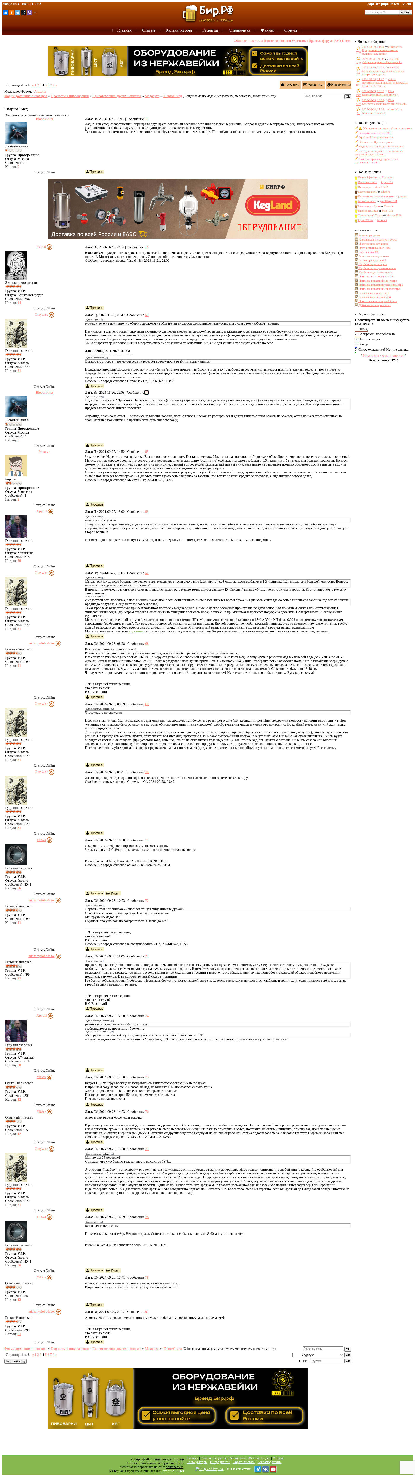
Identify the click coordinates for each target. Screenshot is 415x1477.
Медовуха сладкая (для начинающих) (381, 146)
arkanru (385, 191)
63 (146, 315)
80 (146, 1312)
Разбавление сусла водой (373, 293)
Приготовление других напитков (116, 96)
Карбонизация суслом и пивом (377, 268)
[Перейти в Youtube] (273, 1469)
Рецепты (219, 1458)
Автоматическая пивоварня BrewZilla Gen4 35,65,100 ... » (385, 84)
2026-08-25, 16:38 (373, 100)
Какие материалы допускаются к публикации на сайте (376, 160)
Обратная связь (244, 1462)
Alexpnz (40, 91)
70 (147, 772)
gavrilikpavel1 (388, 201)
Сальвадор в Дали (369, 206)
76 (147, 1111)
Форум (278, 1458)
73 (146, 956)
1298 (359, 62)
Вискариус (364, 187)
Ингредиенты (220, 1462)
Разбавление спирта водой (374, 297)
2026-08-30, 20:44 (373, 58)
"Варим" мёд (172, 96)
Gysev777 (387, 182)
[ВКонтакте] (5, 12)
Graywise (41, 314)
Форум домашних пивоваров (25, 96)
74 (147, 1016)
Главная (192, 1458)
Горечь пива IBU (368, 252)
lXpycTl (41, 511)
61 (146, 119)
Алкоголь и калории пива (373, 256)
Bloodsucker (44, 119)
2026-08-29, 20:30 (373, 91)
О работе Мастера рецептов (375, 137)
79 (147, 1277)
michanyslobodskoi (41, 643)
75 (147, 1077)
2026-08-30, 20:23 (373, 67)
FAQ (337, 41)
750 (358, 52)
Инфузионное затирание (373, 243)
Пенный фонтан (367, 177)
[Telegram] (17, 12)
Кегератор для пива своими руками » (384, 103)
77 (147, 1149)
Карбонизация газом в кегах (375, 272)
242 (358, 95)
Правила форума (321, 41)
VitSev (41, 1077)
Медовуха (152, 96)
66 (146, 511)
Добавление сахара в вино (374, 305)
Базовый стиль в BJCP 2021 (375, 133)
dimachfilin (395, 46)
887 (358, 84)
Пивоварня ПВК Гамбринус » (380, 94)
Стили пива (237, 1458)
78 (147, 1217)
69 (147, 704)
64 (146, 392)
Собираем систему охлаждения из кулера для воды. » (383, 72)
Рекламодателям (269, 1462)
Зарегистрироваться (383, 4)
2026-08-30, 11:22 (373, 79)
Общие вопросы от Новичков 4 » (382, 62)
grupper (402, 196)
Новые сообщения (277, 41)
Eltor (391, 91)
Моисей (389, 206)
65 (146, 451)
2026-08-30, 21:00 (373, 46)
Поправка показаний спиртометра (379, 288)
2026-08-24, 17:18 (373, 109)
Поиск (346, 41)
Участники (300, 41)
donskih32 (381, 187)
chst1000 (394, 58)
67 (146, 573)
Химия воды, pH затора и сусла (377, 239)
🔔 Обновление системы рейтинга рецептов (385, 128)
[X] (23, 12)
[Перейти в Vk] (265, 1469)
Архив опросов (393, 355)
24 (358, 73)
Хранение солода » (373, 112)
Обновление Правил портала (375, 142)
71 (147, 840)
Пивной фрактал (368, 210)
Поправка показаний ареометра (377, 280)
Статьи (206, 1458)
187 (358, 104)
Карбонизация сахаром (372, 264)
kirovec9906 (394, 215)
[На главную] (207, 13)
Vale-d (41, 247)
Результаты (371, 355)
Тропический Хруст (370, 215)
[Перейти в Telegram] (257, 1469)
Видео (265, 1458)
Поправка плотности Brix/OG (376, 276)
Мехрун (44, 451)
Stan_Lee (387, 210)
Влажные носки (367, 182)
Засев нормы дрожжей (372, 260)
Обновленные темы (248, 41)
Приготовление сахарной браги (377, 301)
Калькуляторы (197, 1462)
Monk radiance (367, 201)
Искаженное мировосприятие (376, 196)
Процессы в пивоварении (70, 96)
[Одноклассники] (11, 12)
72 (147, 900)
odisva (41, 840)
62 (146, 247)
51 (358, 113)
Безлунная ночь (367, 191)
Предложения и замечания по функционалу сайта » (380, 52)
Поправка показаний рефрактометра (380, 284)
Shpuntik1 (387, 177)
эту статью (136, 631)
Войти (406, 4)
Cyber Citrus (365, 220)
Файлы (253, 1458)
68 (147, 643)
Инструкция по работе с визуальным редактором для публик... (379, 152)
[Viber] (29, 12)
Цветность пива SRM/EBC (374, 247)
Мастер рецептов (369, 235)
